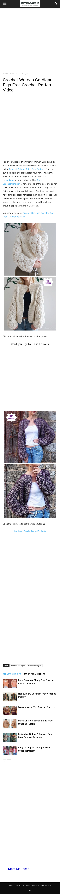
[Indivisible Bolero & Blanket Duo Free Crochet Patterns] (10, 737)
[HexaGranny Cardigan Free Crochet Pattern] (10, 697)
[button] (4, 4)
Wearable (14, 73)
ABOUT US (20, 885)
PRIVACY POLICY (32, 885)
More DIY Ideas (18, 869)
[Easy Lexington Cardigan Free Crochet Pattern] (10, 751)
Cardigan (24, 73)
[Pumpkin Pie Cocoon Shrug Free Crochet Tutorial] (10, 724)
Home (5, 73)
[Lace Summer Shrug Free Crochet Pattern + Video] (10, 683)
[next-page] (9, 761)
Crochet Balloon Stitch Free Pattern (27, 169)
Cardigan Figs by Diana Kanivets (30, 344)
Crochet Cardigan (18, 666)
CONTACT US (46, 885)
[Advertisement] (30, 39)
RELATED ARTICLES (12, 674)
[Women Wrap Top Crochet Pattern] (10, 710)
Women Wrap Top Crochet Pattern (36, 707)
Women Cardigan (34, 666)
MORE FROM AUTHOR (34, 674)
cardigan (9, 180)
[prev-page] (4, 761)
